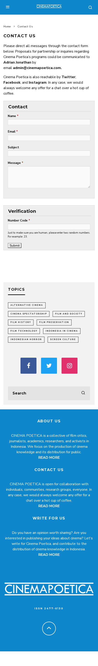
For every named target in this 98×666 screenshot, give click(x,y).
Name (13, 116)
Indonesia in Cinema (62, 331)
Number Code (19, 220)
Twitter (68, 77)
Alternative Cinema (26, 305)
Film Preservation (54, 322)
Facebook (12, 82)
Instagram (37, 82)
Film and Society (68, 313)
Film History (20, 322)
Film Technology (23, 331)
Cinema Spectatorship (28, 313)
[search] (83, 393)
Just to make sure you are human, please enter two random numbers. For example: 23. (49, 235)
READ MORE (49, 457)
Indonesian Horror (26, 339)
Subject (13, 147)
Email (13, 132)
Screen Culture (63, 339)
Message (15, 163)
